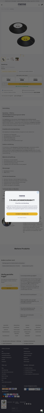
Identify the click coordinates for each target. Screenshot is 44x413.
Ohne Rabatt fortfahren (22, 217)
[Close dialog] (38, 192)
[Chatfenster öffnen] (41, 410)
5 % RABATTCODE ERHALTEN (22, 214)
